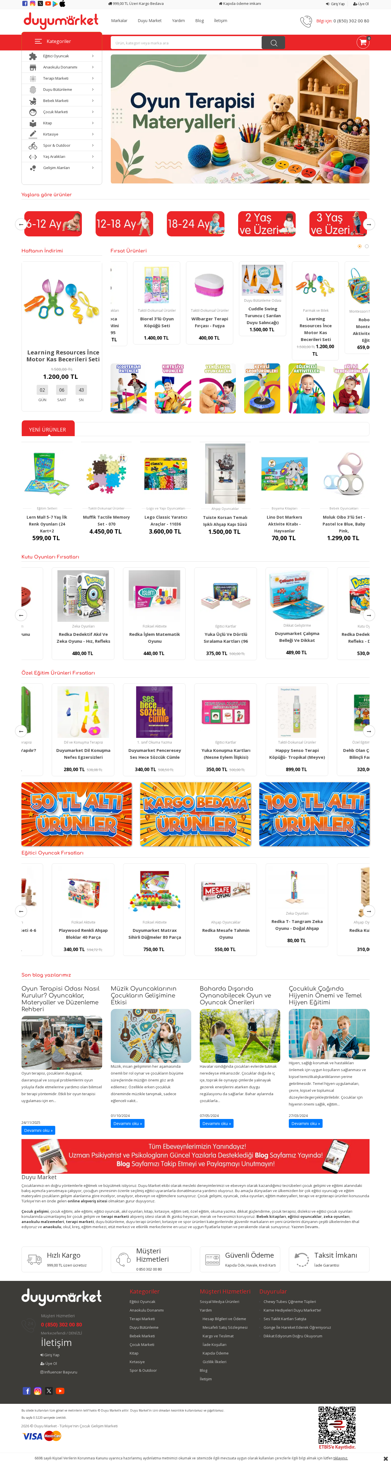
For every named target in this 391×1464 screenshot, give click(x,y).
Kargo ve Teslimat (218, 1335)
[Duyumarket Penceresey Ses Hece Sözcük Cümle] (124, 712)
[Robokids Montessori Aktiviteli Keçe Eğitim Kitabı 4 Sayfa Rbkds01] (346, 285)
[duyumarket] (61, 20)
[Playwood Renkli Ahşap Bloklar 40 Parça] (52, 892)
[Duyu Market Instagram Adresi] (33, 5)
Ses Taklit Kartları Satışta (285, 1318)
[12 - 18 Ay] (124, 223)
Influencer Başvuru (60, 1372)
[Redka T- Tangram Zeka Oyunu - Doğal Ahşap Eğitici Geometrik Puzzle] (266, 887)
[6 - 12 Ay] (53, 223)
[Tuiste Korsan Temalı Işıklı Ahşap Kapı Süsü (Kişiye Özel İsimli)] (225, 474)
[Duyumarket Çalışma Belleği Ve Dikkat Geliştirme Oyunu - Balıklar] (266, 595)
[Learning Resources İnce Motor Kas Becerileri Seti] (62, 301)
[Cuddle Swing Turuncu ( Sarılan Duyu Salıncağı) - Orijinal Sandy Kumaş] (240, 280)
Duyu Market (150, 21)
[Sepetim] (363, 43)
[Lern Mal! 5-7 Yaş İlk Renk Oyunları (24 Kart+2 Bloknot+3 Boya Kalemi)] (47, 473)
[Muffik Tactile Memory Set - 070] (106, 473)
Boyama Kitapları (284, 508)
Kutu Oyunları (338, 626)
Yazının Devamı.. (305, 1226)
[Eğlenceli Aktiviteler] (307, 388)
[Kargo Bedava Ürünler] (195, 813)
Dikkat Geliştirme (267, 625)
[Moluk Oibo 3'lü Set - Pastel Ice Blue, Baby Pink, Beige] (344, 473)
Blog (199, 21)
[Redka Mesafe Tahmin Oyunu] (195, 892)
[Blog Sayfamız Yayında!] (195, 1156)
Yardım (178, 21)
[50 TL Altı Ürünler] (76, 813)
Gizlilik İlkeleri (214, 1361)
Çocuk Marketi (142, 1344)
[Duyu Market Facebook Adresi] (25, 5)
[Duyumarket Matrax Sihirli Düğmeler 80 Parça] (124, 892)
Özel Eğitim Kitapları (338, 742)
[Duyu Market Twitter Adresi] (41, 5)
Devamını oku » (38, 1130)
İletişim (220, 21)
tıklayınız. (340, 1458)
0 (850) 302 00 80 (351, 20)
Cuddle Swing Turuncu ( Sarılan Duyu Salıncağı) (240, 315)
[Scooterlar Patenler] (128, 388)
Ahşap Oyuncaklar (225, 508)
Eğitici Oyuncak (142, 1301)
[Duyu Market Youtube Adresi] (48, 5)
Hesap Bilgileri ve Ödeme (224, 1318)
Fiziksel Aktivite (124, 626)
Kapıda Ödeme (216, 1353)
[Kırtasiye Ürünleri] (173, 388)
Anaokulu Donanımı (147, 1310)
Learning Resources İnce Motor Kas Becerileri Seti (63, 356)
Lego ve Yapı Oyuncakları (166, 508)
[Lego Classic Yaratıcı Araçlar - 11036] (166, 473)
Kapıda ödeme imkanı (241, 3)
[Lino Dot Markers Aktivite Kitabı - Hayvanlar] (285, 473)
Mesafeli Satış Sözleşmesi (225, 1327)
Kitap (134, 1353)
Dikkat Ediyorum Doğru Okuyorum (293, 1335)
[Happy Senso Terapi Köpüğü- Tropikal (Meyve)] (266, 712)
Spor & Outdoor (143, 1370)
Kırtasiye (137, 1361)
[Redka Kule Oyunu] (337, 892)
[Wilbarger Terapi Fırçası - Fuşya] (187, 285)
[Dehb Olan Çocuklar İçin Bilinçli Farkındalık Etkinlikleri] (337, 712)
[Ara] (273, 42)
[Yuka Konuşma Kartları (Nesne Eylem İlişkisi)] (195, 712)
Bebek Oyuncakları (343, 508)
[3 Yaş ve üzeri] (338, 223)
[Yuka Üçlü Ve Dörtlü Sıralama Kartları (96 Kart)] (195, 596)
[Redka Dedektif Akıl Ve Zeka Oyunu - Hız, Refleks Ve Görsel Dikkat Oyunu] (52, 596)
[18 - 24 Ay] (195, 223)
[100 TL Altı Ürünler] (314, 813)
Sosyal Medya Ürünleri (219, 1301)
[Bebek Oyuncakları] (351, 388)
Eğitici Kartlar (195, 626)
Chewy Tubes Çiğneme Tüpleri (290, 1301)
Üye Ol (363, 3)
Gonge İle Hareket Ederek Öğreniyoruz (297, 1327)
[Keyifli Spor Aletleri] (262, 388)
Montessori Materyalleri (346, 311)
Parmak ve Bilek (293, 310)
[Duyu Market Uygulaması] (55, 5)
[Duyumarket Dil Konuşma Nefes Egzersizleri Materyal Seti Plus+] (52, 712)
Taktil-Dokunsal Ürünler (135, 310)
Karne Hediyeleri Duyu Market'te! (292, 1310)
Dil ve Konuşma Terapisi (53, 742)
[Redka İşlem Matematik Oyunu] (124, 596)
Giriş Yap (337, 3)
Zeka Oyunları (53, 626)
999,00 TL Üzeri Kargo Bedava (138, 3)
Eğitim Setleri (47, 508)
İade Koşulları (214, 1344)
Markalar (119, 21)
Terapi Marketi (142, 1318)
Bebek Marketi (142, 1335)
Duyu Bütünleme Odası (240, 300)
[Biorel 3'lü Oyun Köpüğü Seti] (134, 285)
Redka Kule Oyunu (338, 930)
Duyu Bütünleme (144, 1327)
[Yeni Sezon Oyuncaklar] (218, 388)
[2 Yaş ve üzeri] (266, 223)
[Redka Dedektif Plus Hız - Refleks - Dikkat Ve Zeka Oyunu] (337, 596)
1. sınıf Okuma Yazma (124, 742)
